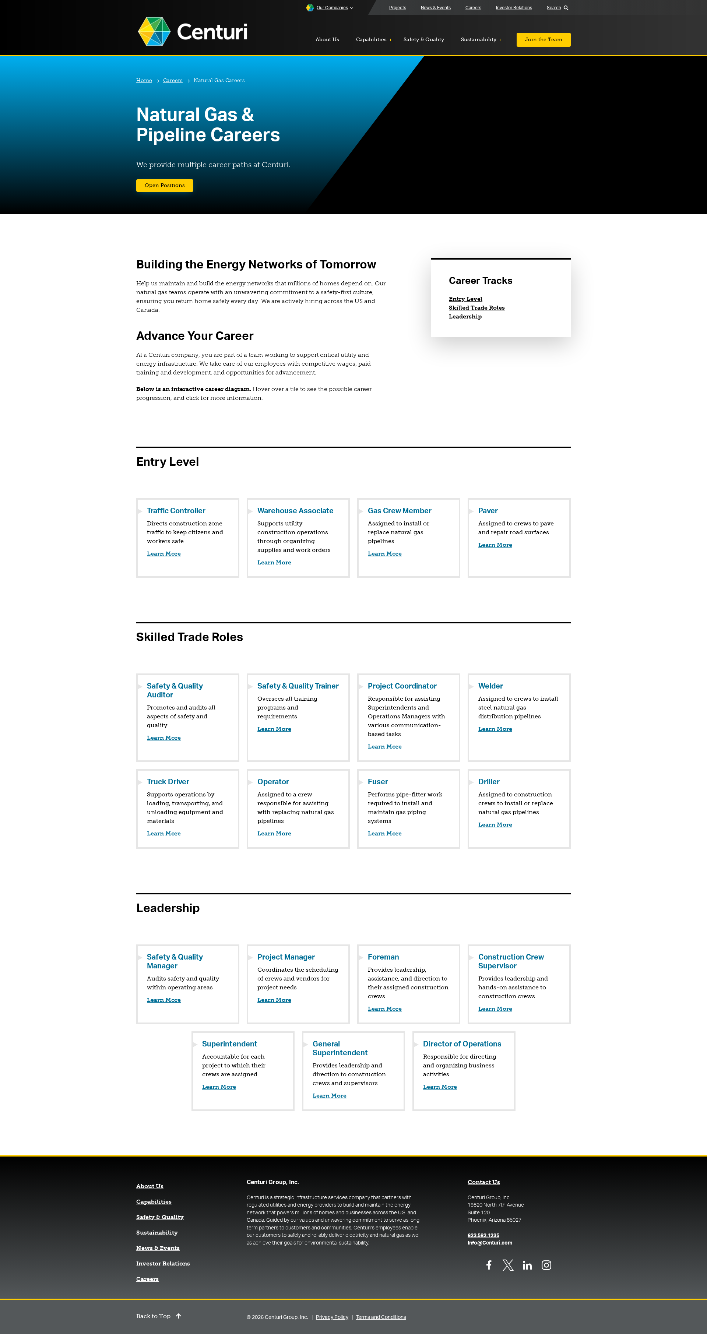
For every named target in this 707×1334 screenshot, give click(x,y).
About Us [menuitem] (327, 39)
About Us (149, 1186)
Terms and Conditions (381, 1317)
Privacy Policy (332, 1317)
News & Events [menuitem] (436, 8)
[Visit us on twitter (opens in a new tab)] (508, 1265)
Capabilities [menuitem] (371, 39)
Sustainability (157, 1233)
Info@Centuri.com (490, 1243)
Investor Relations (163, 1264)
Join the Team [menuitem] (543, 39)
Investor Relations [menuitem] (514, 8)
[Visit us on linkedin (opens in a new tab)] (527, 1265)
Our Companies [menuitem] (332, 8)
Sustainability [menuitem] (478, 39)
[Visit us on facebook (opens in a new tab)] (489, 1265)
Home (144, 80)
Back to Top (153, 1316)
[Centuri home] (193, 32)
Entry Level (465, 298)
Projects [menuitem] (397, 8)
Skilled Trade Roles (477, 307)
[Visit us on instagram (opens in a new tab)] (546, 1265)
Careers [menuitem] (473, 8)
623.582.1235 (483, 1235)
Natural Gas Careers (219, 80)
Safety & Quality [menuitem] (424, 39)
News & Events (158, 1248)
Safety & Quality (160, 1217)
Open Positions (169, 185)
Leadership (465, 316)
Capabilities (154, 1202)
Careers (173, 80)
